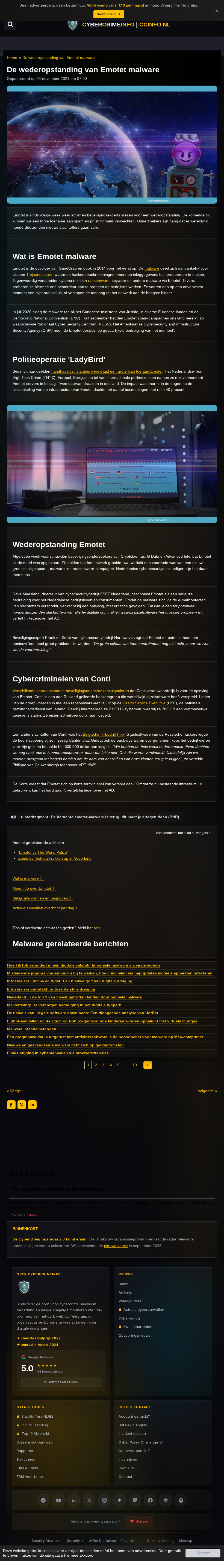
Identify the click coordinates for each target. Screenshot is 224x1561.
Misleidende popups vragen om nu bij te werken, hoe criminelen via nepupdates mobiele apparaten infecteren (110, 973)
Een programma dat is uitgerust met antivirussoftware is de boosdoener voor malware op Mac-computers (105, 1037)
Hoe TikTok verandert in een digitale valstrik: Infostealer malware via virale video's (83, 965)
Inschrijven (128, 1459)
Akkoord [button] (203, 1553)
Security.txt (76, 1541)
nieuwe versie (116, 1245)
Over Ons (127, 1468)
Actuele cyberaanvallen (143, 1309)
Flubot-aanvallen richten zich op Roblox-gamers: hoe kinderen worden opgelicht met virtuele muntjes (102, 1021)
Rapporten (25, 1450)
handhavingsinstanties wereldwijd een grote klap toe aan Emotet (107, 371)
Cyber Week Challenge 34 (141, 1442)
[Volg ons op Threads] (165, 1500)
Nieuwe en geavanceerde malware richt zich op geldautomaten (65, 1045)
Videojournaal (130, 1301)
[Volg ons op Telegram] (43, 1500)
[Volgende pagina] (147, 1065)
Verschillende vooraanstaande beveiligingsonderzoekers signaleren (71, 691)
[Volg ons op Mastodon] (135, 1500)
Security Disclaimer (47, 1541)
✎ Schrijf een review (61, 1382)
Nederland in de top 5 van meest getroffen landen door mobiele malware (74, 997)
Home (12, 57)
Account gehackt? (134, 1416)
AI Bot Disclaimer (102, 1541)
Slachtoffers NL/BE (37, 1416)
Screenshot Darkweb (35, 1442)
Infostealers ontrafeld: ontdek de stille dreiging (51, 989)
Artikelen (126, 1292)
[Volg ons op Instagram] (104, 1500)
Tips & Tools (27, 1468)
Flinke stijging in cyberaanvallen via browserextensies (58, 1053)
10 (134, 1065)
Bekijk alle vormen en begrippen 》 (43, 898)
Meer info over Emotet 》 (34, 888)
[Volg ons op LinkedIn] (73, 1500)
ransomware (99, 280)
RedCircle (32, 1214)
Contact (125, 1476)
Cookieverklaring (161, 1541)
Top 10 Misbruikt (35, 1433)
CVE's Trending (35, 1425)
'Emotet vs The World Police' (43, 852)
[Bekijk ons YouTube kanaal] (58, 1500)
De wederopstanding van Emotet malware (58, 57)
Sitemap (185, 1541)
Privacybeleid (131, 1541)
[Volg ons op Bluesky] (119, 1500)
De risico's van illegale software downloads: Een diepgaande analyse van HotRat (82, 1013)
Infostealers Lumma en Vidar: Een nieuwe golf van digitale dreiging (69, 981)
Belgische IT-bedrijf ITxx (103, 734)
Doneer (141, 1521)
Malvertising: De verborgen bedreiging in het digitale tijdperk (64, 1005)
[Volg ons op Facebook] (150, 1500)
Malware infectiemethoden (31, 1029)
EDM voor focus (30, 1476)
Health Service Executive (144, 703)
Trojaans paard (39, 274)
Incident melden (132, 1433)
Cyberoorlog (129, 1318)
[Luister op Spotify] (181, 1500)
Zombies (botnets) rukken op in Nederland (55, 858)
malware (152, 268)
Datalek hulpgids (133, 1425)
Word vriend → (108, 14)
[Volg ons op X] (89, 1500)
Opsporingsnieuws (135, 1335)
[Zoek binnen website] (10, 24)
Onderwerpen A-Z (134, 1450)
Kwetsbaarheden (137, 1326)
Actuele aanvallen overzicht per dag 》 (46, 908)
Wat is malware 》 (28, 878)
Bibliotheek (26, 1459)
